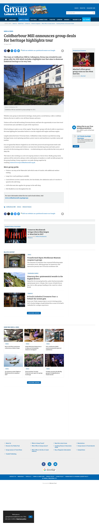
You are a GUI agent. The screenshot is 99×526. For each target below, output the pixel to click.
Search (93, 13)
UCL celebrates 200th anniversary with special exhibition (53, 348)
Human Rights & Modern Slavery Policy (76, 476)
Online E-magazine (35, 23)
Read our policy (21, 519)
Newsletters (81, 443)
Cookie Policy (59, 476)
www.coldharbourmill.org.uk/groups (16, 198)
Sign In (76, 8)
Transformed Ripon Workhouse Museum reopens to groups (44, 258)
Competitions (81, 450)
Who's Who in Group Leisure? (40, 446)
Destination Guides (33, 273)
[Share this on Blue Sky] (15, 50)
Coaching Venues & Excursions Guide (65, 23)
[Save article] (62, 50)
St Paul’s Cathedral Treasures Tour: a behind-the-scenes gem (42, 297)
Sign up (76, 146)
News (29, 254)
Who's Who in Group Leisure (48, 23)
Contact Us (27, 23)
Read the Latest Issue (61, 443)
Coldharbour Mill (10, 207)
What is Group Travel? (38, 443)
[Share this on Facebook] (5, 50)
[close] (63, 47)
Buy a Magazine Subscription (63, 450)
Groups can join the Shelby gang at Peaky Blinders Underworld (54, 373)
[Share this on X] (8, 50)
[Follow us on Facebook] (44, 464)
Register (82, 8)
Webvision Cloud (53, 483)
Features (30, 293)
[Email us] (55, 464)
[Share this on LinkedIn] (12, 50)
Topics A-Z (28, 476)
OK (30, 516)
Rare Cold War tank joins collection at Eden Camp (12, 347)
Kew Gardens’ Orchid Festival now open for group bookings (33, 373)
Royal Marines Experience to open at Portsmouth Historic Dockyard (33, 348)
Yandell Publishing (11, 454)
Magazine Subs (91, 8)
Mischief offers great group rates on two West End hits (83, 71)
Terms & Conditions (38, 476)
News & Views (8, 31)
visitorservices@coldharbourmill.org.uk (22, 162)
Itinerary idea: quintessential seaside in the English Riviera (45, 277)
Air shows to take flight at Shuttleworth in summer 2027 (13, 373)
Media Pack (21, 23)
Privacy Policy (50, 476)
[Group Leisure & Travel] (15, 14)
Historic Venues (27, 207)
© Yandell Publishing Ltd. (49, 478)
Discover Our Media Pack (13, 446)
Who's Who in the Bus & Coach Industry (40, 450)
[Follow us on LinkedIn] (49, 464)
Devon (19, 207)
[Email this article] (18, 50)
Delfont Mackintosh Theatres (37, 237)
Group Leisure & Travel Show (14, 450)
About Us (15, 23)
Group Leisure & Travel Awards (86, 446)
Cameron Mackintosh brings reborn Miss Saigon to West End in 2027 (38, 231)
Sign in (42, 47)
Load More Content (34, 313)
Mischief (83, 76)
